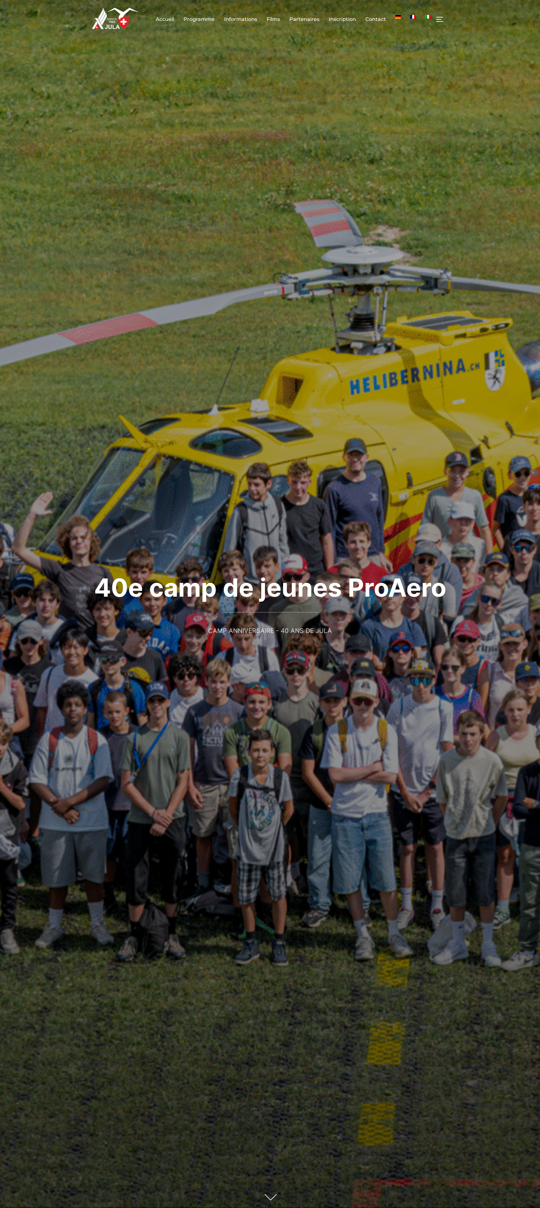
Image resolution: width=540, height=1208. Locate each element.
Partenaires (304, 19)
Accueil (165, 19)
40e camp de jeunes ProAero (270, 587)
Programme (199, 19)
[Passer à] (398, 16)
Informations (240, 19)
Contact (375, 19)
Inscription (342, 19)
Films (273, 19)
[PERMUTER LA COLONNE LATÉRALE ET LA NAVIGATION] (442, 19)
